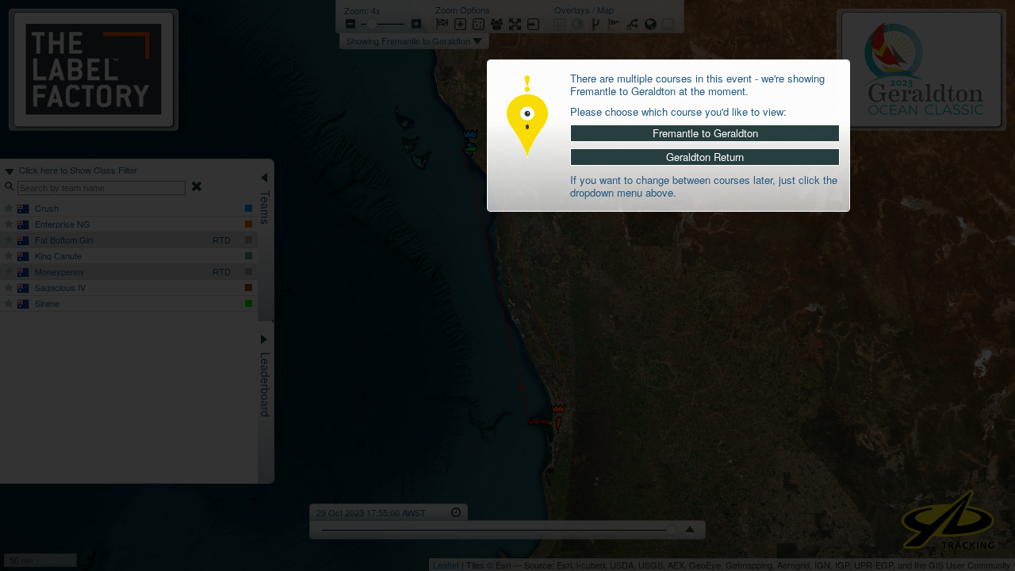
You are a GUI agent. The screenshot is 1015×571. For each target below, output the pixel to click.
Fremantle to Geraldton (705, 132)
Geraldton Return (705, 156)
